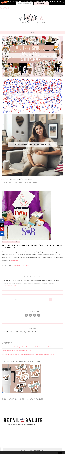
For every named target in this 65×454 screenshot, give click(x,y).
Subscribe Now (41, 4)
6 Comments (25, 265)
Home (2, 179)
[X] (2, 225)
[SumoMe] (2, 233)
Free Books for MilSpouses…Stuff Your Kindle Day (16, 350)
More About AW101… (10, 285)
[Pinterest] (2, 229)
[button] (32, 2)
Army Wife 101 (16, 265)
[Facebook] (2, 221)
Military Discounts (7, 242)
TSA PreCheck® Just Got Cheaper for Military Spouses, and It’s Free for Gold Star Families (28, 354)
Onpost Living (15, 242)
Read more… (14, 260)
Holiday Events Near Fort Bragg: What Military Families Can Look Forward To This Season (28, 347)
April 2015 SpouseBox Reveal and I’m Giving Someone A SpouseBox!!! (32, 246)
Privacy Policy (42, 451)
